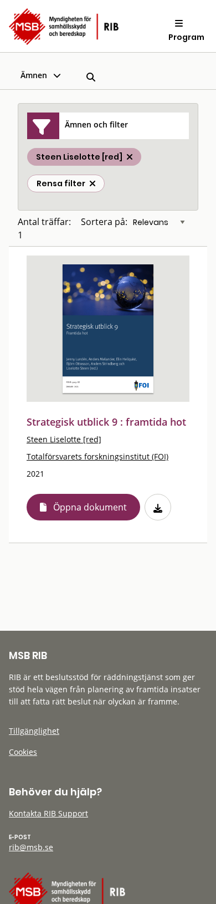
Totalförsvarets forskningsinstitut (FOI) (97, 456)
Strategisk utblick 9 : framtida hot (106, 421)
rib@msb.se (31, 847)
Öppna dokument (90, 507)
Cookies (23, 752)
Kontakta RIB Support (48, 813)
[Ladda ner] (158, 507)
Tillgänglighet (34, 731)
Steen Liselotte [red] (64, 439)
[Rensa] (92, 183)
